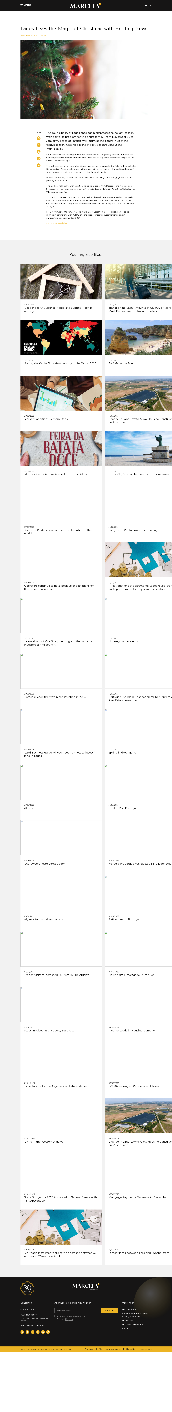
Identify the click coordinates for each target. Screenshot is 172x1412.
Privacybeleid (69, 1320)
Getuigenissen (129, 1309)
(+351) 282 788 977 (28, 1315)
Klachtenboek (145, 1349)
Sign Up (109, 1310)
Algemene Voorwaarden (110, 1349)
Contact (126, 1328)
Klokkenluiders (129, 1349)
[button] (142, 5)
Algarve (41, 35)
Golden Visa (127, 1320)
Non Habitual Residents (133, 1324)
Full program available (56, 223)
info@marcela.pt (27, 1309)
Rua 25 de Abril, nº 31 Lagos (32, 1325)
